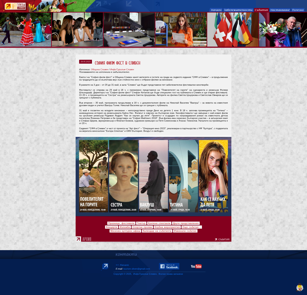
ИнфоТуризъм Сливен (122, 69)
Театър (141, 223)
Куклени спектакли (159, 223)
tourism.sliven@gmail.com (136, 268)
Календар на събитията (157, 231)
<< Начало (122, 265)
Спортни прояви (142, 227)
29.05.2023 (86, 62)
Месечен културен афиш (125, 231)
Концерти (111, 227)
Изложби (125, 227)
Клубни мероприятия (167, 227)
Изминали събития (185, 231)
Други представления (186, 223)
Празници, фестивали (121, 223)
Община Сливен (99, 69)
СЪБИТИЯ (224, 239)
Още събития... (191, 227)
